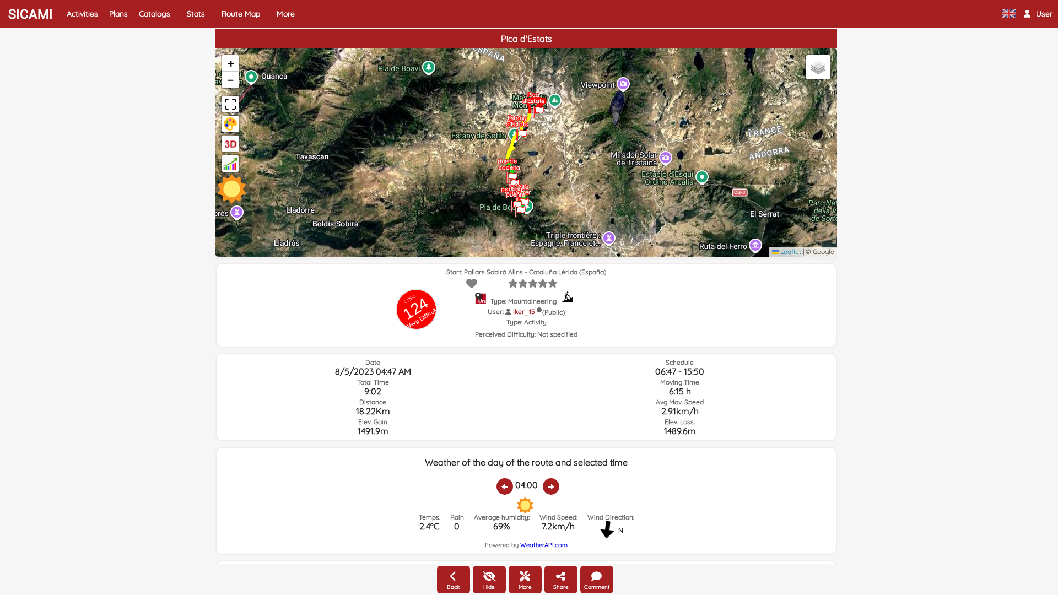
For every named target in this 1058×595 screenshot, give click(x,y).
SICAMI (30, 14)
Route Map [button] (241, 14)
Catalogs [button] (154, 14)
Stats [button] (196, 14)
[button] (1038, 14)
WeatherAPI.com (544, 545)
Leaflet (790, 251)
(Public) (553, 312)
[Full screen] (230, 104)
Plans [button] (118, 14)
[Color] (230, 124)
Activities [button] (82, 14)
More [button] (286, 14)
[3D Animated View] (230, 144)
